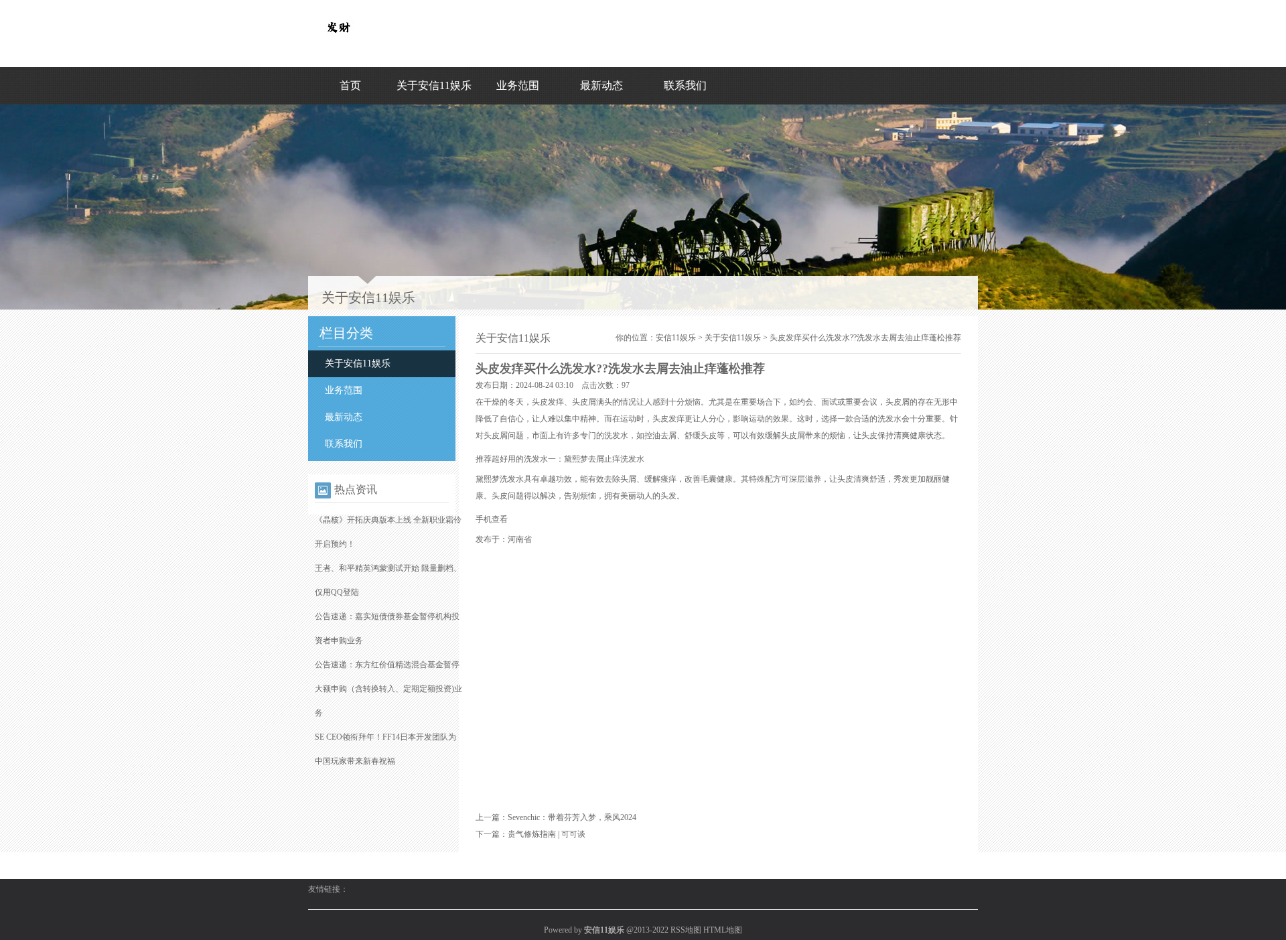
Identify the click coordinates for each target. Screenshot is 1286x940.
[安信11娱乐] (338, 41)
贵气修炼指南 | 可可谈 (546, 834)
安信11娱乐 (676, 337)
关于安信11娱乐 (434, 85)
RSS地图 (685, 930)
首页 (350, 85)
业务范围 (517, 85)
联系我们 (685, 85)
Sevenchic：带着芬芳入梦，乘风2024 (572, 817)
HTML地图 (722, 930)
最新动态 (601, 85)
